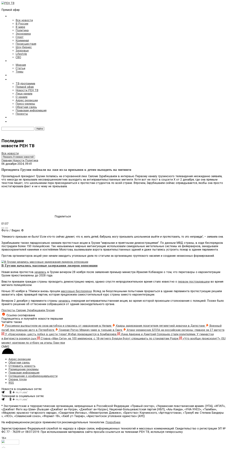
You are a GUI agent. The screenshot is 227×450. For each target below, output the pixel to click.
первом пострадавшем (194, 281)
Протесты (8, 310)
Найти (40, 128)
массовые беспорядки (76, 291)
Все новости (24, 20)
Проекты (22, 114)
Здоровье (22, 50)
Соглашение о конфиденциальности (33, 376)
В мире (20, 27)
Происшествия (26, 44)
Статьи (20, 68)
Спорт (20, 37)
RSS (11, 382)
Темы (19, 71)
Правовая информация (31, 110)
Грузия (50, 310)
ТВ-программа (25, 83)
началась (40, 272)
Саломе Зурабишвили (31, 310)
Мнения (21, 65)
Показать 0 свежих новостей (18, 157)
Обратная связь (26, 107)
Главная (7, 160)
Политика (22, 30)
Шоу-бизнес (24, 47)
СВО (18, 57)
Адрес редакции (27, 100)
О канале (21, 97)
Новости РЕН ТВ (27, 90)
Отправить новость (22, 366)
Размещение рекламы (24, 369)
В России (22, 23)
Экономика (23, 33)
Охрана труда (18, 379)
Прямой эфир (25, 87)
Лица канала (24, 93)
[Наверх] (3, 447)
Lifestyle (21, 54)
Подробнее (113, 422)
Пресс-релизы (25, 103)
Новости (19, 160)
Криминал (22, 40)
